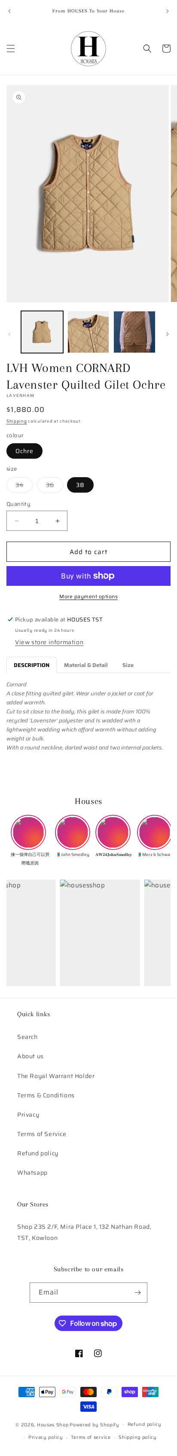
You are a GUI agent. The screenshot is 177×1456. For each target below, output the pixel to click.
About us (30, 1056)
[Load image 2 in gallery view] (88, 332)
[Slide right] (167, 334)
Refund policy (37, 1153)
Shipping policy (138, 1437)
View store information (49, 642)
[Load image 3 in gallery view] (134, 332)
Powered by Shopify (94, 1424)
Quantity (18, 504)
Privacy (28, 1114)
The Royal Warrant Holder (56, 1076)
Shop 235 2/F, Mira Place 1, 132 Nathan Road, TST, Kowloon (84, 1232)
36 (54, 486)
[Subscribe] (137, 1292)
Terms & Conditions (46, 1095)
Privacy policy (45, 1437)
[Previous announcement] (9, 11)
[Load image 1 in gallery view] (42, 332)
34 (24, 486)
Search (27, 1037)
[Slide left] (9, 334)
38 (80, 485)
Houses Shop (53, 1424)
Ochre (24, 451)
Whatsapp (32, 1172)
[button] (10, 48)
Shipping (16, 421)
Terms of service (90, 1437)
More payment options (88, 596)
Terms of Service (42, 1134)
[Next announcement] (167, 11)
